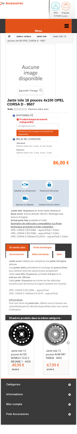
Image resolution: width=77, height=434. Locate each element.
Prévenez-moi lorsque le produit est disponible (35, 132)
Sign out (55, 6)
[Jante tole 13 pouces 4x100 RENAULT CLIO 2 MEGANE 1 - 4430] (21, 334)
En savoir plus (17, 247)
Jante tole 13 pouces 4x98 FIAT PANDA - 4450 (56, 354)
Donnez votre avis (38, 109)
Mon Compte (57, 14)
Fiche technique (42, 247)
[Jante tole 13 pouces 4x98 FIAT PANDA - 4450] (56, 334)
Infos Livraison (40, 254)
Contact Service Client (49, 205)
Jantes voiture (23, 36)
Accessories (16, 254)
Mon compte (14, 404)
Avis (59, 254)
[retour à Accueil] (9, 36)
